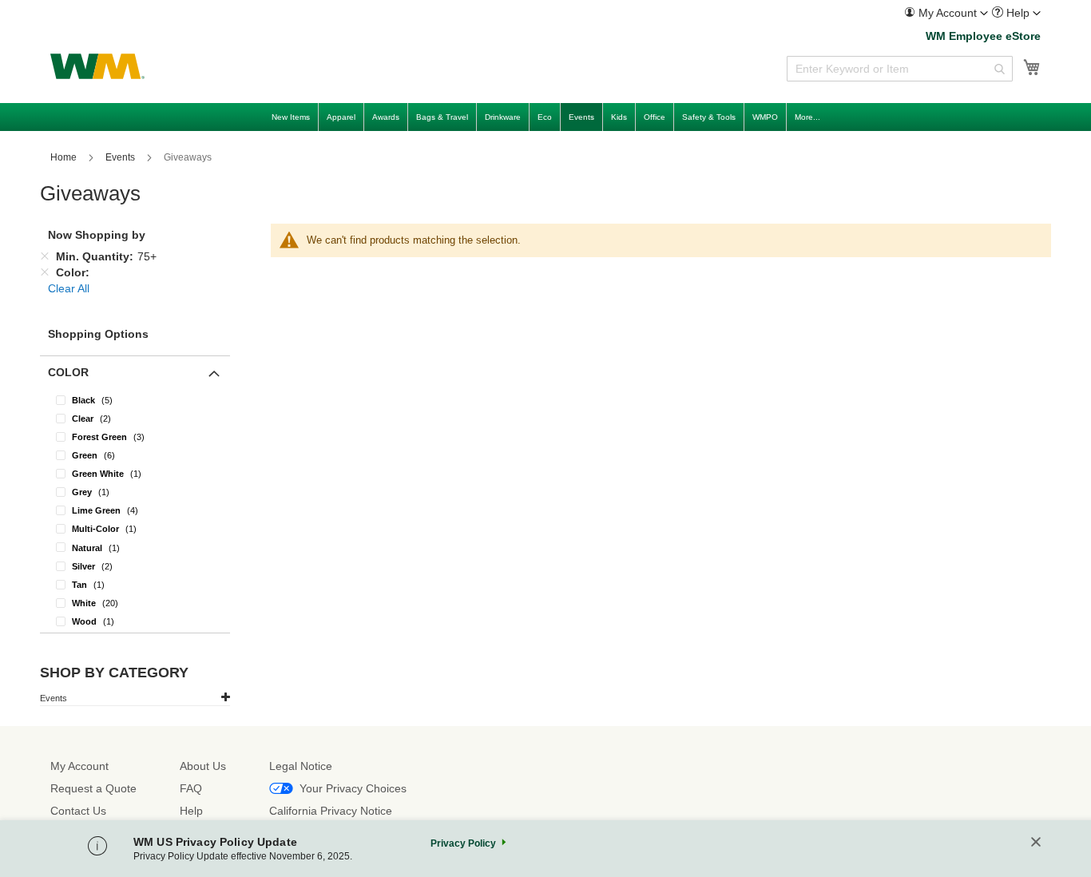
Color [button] (68, 372)
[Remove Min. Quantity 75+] (45, 256)
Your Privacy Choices (353, 788)
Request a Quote (93, 788)
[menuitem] (946, 13)
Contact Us (78, 810)
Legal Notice (300, 766)
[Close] (1036, 843)
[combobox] (900, 68)
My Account (79, 766)
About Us (203, 766)
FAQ (191, 788)
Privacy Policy (463, 843)
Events (121, 157)
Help (191, 810)
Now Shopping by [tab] (96, 234)
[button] (946, 12)
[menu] (545, 117)
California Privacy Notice (330, 810)
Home (64, 157)
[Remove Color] (45, 272)
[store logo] (97, 66)
